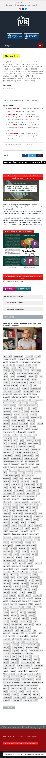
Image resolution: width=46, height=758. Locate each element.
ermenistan (25, 470)
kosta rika (6, 554)
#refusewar (18, 356)
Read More (7, 85)
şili (39, 633)
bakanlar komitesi (20, 414)
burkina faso (16, 435)
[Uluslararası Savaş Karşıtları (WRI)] (14, 39)
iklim (4, 511)
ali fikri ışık (20, 377)
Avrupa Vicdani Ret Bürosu (27, 406)
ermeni (15, 470)
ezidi (14, 479)
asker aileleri (35, 388)
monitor (15, 584)
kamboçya (33, 534)
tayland (6, 651)
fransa (33, 482)
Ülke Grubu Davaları (24, 665)
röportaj (16, 619)
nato (24, 586)
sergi (20, 627)
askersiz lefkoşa (23, 400)
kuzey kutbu (28, 557)
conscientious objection (25, 447)
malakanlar (7, 569)
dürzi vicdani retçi (31, 461)
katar (36, 540)
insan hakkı (17, 514)
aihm (11, 374)
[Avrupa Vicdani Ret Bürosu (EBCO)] (31, 39)
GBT (19, 487)
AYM (33, 409)
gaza (38, 484)
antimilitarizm (24, 385)
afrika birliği (35, 371)
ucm (4, 662)
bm (26, 429)
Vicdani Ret (7, 674)
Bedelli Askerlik (17, 420)
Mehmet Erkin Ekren (19, 572)
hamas (5, 499)
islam (23, 522)
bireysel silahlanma (18, 426)
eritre (34, 467)
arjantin (24, 388)
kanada (26, 537)
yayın (28, 691)
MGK (34, 575)
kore (16, 551)
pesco (37, 604)
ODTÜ (20, 595)
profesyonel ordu (27, 610)
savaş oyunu (16, 624)
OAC (4, 595)
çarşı (15, 438)
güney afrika (18, 490)
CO (4, 444)
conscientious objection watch (26, 452)
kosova (33, 551)
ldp (31, 560)
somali (35, 639)
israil (5, 525)
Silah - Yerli (24, 630)
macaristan (15, 566)
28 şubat (19, 365)
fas (21, 479)
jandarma (13, 531)
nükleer (30, 592)
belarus (29, 420)
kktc (4, 549)
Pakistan (36, 601)
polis (5, 610)
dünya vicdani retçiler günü (12, 461)
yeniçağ (36, 694)
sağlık (33, 619)
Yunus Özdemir (13, 109)
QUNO (5, 613)
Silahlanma (29, 633)
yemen (14, 694)
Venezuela (22, 671)
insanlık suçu (16, 519)
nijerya (5, 592)
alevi (12, 377)
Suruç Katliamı (18, 648)
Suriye (5, 648)
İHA (27, 508)
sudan (15, 645)
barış (12, 417)
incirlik (32, 511)
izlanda (37, 525)
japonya (23, 531)
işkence (14, 522)
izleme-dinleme (17, 528)
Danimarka (7, 455)
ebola (31, 464)
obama (12, 595)
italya (29, 525)
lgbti (13, 563)
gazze (12, 487)
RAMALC (14, 613)
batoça (5, 420)
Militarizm (33, 578)
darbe (17, 455)
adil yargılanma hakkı (25, 368)
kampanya (16, 537)
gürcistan (20, 493)
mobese (6, 584)
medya (5, 572)
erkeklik (6, 470)
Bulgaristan (20, 432)
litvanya (38, 563)
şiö (4, 636)
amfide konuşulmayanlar (19, 379)
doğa (5, 458)
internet (27, 519)
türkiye (13, 659)
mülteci (23, 584)
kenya (5, 543)
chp (15, 441)
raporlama (31, 613)
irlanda (5, 522)
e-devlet (15, 464)
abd (4, 368)
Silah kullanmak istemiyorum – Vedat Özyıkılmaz (22, 5)
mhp (12, 578)
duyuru (5, 464)
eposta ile (40, 88)
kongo (33, 549)
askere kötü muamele (21, 394)
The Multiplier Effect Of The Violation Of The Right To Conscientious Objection (23, 653)
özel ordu (26, 601)
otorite (21, 598)
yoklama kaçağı (19, 697)
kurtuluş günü (8, 557)
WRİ (20, 691)
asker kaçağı (27, 391)
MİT (30, 581)
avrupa (32, 403)
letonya (6, 563)
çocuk (21, 444)
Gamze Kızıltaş (13, 133)
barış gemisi (23, 417)
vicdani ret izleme (17, 688)
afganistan (15, 371)
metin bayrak (25, 575)
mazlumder (33, 569)
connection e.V (8, 447)
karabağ (36, 537)
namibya (16, 586)
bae (26, 412)
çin (21, 441)
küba (15, 554)
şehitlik (12, 627)
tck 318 (23, 651)
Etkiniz (21, 473)
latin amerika (22, 560)
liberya (21, 563)
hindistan (6, 502)
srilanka (6, 645)
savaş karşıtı (24, 621)
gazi (4, 487)
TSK (27, 656)
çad (34, 435)
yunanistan (16, 700)
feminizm (36, 479)
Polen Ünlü (36, 607)
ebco (22, 464)
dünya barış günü (31, 458)
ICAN (14, 508)
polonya (14, 610)
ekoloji (13, 467)
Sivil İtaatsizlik (21, 636)
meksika (32, 572)
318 (27, 365)
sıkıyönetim (16, 639)
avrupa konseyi (8, 406)
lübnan (5, 566)
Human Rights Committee (28, 505)
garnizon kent (16, 484)
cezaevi (30, 438)
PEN (30, 604)
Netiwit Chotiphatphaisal (11, 589)
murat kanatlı (35, 584)
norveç (21, 592)
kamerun (6, 537)
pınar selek (17, 607)
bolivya (34, 429)
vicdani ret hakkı (27, 680)
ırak (26, 528)
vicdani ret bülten (18, 677)
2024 (11, 365)
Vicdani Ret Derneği (10, 680)
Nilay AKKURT (12, 125)
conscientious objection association (15, 449)
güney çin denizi (31, 490)
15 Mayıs (13, 362)
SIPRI (10, 636)
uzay (5, 671)
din (37, 455)
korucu (24, 551)
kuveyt (18, 557)
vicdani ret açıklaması (24, 674)
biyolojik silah (16, 429)
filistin (15, 482)
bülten (5, 435)
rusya (24, 619)
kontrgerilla (7, 551)
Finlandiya (24, 482)
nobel (14, 592)
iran (35, 519)
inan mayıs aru (22, 511)
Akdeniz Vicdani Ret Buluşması (27, 374)
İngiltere (6, 514)
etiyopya (12, 473)
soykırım (19, 642)
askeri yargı (33, 397)
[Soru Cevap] (23, 725)
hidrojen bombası (27, 499)
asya (24, 403)
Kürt (33, 554)
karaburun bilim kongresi (11, 540)
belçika (5, 423)
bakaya (32, 414)
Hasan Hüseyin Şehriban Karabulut (20, 117)
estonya (36, 470)
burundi (27, 435)
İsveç (13, 525)
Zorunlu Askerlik (29, 700)
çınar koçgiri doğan (32, 441)
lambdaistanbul (8, 560)
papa (13, 604)
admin (10, 145)
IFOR (21, 508)
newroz (26, 589)
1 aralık (27, 356)
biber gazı (23, 423)
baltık (5, 417)
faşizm (27, 479)
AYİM (26, 409)
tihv (14, 656)
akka (5, 377)
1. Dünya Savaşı (8, 359)
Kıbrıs (27, 543)
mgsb (5, 578)
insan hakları (29, 514)
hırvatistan (34, 502)
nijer (33, 589)
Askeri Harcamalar (18, 397)
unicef (26, 668)
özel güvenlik (14, 601)
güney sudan (7, 493)
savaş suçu (28, 624)
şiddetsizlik (7, 630)
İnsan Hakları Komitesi (22, 516)
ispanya (31, 522)
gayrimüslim (29, 484)
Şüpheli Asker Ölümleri (29, 645)
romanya (6, 619)
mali (16, 569)
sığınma (6, 639)
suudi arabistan (31, 648)
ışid (4, 531)
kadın (5, 534)
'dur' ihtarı (6, 356)
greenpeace (36, 487)
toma (20, 656)
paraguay (22, 604)
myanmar (6, 586)
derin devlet (27, 455)
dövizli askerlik (16, 458)
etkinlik (29, 473)
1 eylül (37, 356)
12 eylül (29, 359)
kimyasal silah (16, 543)
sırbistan (26, 639)
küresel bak (25, 554)
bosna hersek (8, 432)
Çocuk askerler (33, 444)
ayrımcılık (6, 412)
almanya (31, 377)
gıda (26, 487)
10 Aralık (20, 359)
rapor (22, 613)
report (5, 616)
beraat (14, 423)
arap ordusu (14, 388)
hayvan (14, 499)
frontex (5, 484)
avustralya (7, 409)
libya (29, 563)
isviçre (21, 525)
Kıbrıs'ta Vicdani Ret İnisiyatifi (25, 546)
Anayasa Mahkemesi (19, 382)
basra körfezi (35, 417)
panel (5, 604)
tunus (36, 656)
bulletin (30, 432)
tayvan (15, 651)
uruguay (35, 668)
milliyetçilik (7, 581)
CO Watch (12, 444)
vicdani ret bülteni (33, 677)
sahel (5, 621)
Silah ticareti (16, 633)
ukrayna (13, 662)
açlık (12, 368)
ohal (27, 595)
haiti (13, 496)
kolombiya (22, 549)
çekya (22, 438)
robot (22, 616)
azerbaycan (17, 412)
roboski (13, 616)
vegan (12, 671)
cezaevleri (6, 441)
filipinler (6, 482)
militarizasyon (22, 578)
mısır (37, 581)
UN (19, 668)
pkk (27, 607)
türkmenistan (25, 659)
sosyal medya (8, 642)
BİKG (32, 423)
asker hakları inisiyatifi (11, 391)
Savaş (13, 621)
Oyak (29, 598)
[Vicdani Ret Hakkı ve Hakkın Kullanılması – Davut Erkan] (15, 281)
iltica (11, 511)
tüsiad (36, 659)
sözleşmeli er (31, 642)
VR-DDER (13, 691)
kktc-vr (12, 549)
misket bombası (19, 581)
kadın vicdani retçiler (19, 534)
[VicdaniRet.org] (23, 21)
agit (4, 374)
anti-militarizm (34, 382)
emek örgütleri (24, 467)
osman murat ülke (9, 598)
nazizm (33, 586)
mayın (23, 569)
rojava (31, 616)
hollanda (6, 505)
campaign (6, 438)
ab (33, 365)
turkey (5, 659)
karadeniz (27, 540)
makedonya (27, 566)
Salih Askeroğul (13, 114)
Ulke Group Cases (27, 662)
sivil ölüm (33, 636)
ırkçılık (34, 528)
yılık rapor (6, 697)
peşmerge (6, 607)
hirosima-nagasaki (20, 502)
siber (27, 627)
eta (4, 473)
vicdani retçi (32, 688)
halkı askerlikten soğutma (26, 496)
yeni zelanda (25, 694)
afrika (26, 371)
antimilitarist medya (10, 385)
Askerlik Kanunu (9, 400)
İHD (34, 508)
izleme (5, 528)
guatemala (7, 490)
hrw (14, 505)
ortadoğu (36, 595)
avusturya (17, 409)
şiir (16, 630)
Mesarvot (13, 575)
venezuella (33, 671)
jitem (31, 531)
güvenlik (29, 493)
